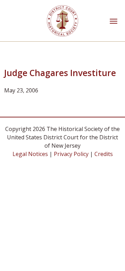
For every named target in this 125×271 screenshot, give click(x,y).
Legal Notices (30, 154)
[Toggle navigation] (114, 20)
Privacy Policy (71, 154)
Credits (103, 154)
